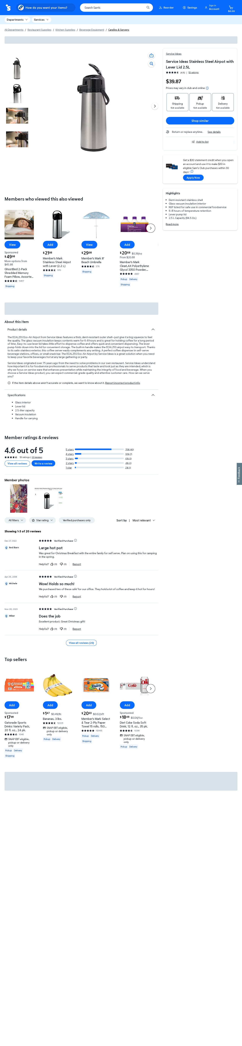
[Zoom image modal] (151, 63)
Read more (172, 224)
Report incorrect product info (122, 383)
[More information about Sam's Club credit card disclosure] (191, 171)
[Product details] (153, 329)
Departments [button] (15, 19)
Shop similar (200, 121)
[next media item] (154, 106)
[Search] (148, 8)
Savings (192, 7)
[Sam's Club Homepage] (8, 7)
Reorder (169, 7)
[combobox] (116, 7)
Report (77, 564)
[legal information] (207, 88)
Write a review (43, 463)
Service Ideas (174, 53)
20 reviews (37, 457)
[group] (182, 72)
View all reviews (17, 463)
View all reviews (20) (81, 643)
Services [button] (39, 19)
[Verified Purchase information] (75, 540)
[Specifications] (153, 395)
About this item (17, 321)
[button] (212, 7)
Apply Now (193, 177)
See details (214, 132)
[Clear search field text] (139, 7)
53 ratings (193, 72)
